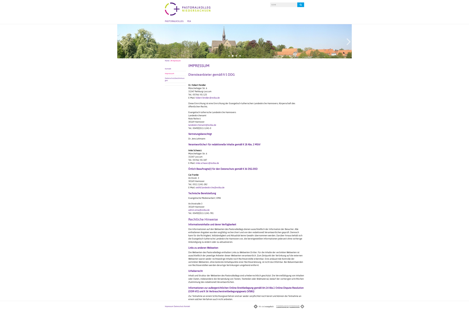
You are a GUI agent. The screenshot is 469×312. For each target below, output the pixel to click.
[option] (234, 41)
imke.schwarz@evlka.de (207, 163)
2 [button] (232, 56)
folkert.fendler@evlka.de (208, 97)
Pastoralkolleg (174, 21)
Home (167, 61)
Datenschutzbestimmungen (175, 79)
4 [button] (240, 56)
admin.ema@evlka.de (199, 210)
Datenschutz (179, 306)
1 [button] (229, 56)
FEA (189, 21)
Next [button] (348, 41)
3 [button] (236, 56)
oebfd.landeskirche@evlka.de (210, 187)
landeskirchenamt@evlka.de (202, 125)
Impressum (176, 61)
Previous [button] (120, 41)
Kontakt (168, 69)
